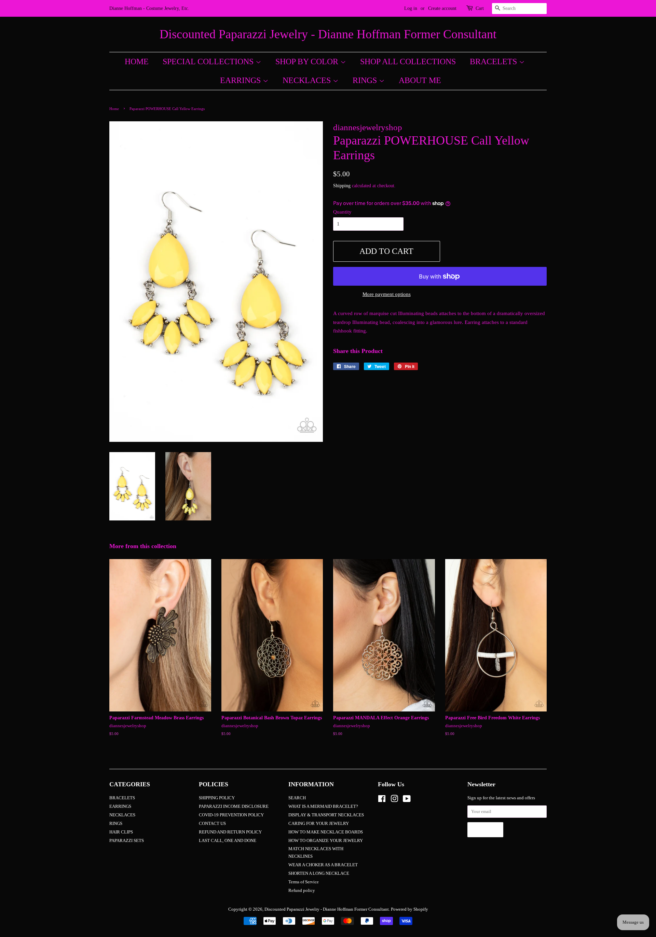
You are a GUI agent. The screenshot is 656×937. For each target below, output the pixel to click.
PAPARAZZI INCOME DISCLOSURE (234, 806)
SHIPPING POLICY (217, 798)
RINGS (366, 80)
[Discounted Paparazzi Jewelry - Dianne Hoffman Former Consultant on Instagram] (394, 800)
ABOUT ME (420, 80)
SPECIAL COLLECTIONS (209, 61)
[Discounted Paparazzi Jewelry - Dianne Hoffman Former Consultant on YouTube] (407, 800)
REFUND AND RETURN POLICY (230, 832)
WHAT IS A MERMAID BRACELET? (323, 806)
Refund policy (301, 890)
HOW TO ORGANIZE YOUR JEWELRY (325, 840)
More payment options (387, 294)
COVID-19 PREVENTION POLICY (231, 815)
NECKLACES (308, 80)
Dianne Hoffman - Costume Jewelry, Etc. (149, 8)
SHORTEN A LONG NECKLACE (318, 873)
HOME (137, 61)
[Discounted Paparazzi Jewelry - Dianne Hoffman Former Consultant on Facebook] (382, 800)
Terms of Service (303, 882)
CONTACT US (212, 823)
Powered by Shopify (409, 909)
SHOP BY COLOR (307, 61)
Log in (410, 8)
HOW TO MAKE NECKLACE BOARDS (325, 832)
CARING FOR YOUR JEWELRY (318, 823)
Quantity (342, 212)
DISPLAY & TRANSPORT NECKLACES (326, 815)
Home (114, 109)
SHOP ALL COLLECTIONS (408, 61)
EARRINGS (241, 80)
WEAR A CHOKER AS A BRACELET (323, 865)
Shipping (342, 185)
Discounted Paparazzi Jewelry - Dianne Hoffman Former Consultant (328, 34)
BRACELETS (494, 61)
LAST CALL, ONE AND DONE (227, 840)
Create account (442, 8)
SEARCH (297, 798)
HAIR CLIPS (121, 832)
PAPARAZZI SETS (126, 840)
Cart (480, 8)
